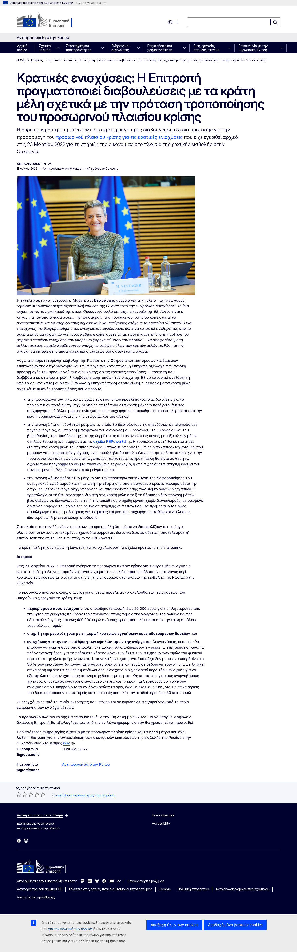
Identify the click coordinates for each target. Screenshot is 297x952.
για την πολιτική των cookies (70, 929)
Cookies (165, 889)
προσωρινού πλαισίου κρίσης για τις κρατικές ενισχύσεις (119, 137)
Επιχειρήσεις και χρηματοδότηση (159, 48)
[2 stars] (22, 794)
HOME (21, 60)
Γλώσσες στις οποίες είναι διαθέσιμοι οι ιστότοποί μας (110, 889)
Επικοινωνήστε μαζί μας (145, 881)
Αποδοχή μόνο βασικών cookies (235, 925)
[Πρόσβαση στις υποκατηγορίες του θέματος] (58, 47)
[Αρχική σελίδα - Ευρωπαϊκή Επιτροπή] (49, 20)
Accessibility (161, 823)
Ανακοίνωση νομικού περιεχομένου (242, 889)
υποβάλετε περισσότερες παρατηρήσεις (85, 795)
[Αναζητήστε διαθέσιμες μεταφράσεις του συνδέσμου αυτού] (129, 442)
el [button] (176, 22)
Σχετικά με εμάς (45, 48)
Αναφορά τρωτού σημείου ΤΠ (39, 889)
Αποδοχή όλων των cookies (174, 925)
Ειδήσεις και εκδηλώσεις (120, 48)
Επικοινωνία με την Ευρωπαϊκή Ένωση (253, 48)
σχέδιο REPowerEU (109, 441)
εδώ (66, 743)
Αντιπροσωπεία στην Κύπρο (86, 764)
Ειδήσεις (37, 60)
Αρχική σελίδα (22, 48)
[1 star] (19, 794)
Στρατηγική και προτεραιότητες (78, 48)
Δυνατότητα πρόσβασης (36, 897)
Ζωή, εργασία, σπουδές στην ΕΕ (207, 48)
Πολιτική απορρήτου (193, 889)
